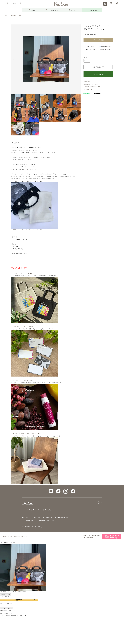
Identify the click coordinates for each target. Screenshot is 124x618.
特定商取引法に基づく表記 (91, 84)
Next (78, 59)
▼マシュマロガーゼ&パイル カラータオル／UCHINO (25, 433)
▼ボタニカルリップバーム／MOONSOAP (22, 380)
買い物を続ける (88, 89)
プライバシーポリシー (27, 520)
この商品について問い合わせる (92, 87)
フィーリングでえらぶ (53, 10)
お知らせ (47, 509)
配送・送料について (27, 517)
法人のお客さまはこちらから (32, 526)
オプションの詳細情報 (98, 40)
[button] (19, 600)
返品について (87, 82)
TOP (6, 15)
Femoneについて (31, 509)
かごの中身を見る (5, 594)
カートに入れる (98, 74)
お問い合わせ (50, 520)
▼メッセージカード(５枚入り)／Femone (22, 326)
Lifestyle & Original (15, 15)
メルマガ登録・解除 (40, 520)
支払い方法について (39, 517)
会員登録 (105, 3)
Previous (14, 59)
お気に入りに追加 (97, 67)
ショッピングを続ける (6, 608)
